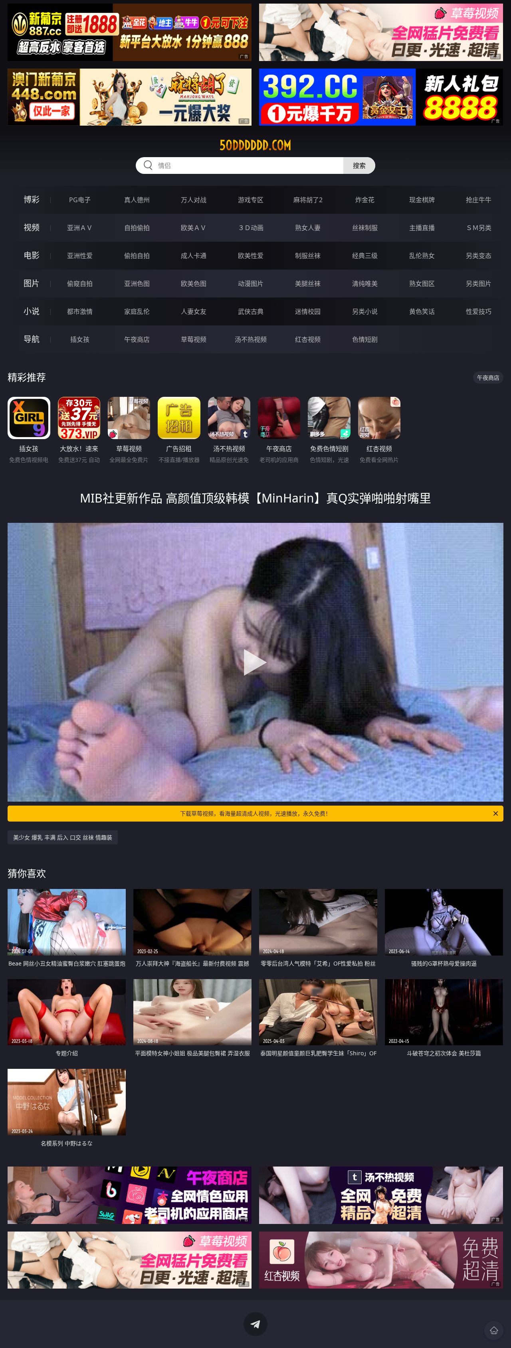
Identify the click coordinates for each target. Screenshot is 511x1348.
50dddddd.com (255, 145)
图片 (32, 283)
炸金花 (364, 199)
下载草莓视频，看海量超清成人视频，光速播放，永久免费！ (255, 813)
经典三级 (365, 255)
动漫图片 (250, 283)
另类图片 (478, 283)
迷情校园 (308, 311)
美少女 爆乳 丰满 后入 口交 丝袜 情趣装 (62, 837)
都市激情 (80, 311)
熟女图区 (422, 283)
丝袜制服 (365, 227)
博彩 (32, 199)
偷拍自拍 (137, 255)
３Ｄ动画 (250, 227)
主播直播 (422, 227)
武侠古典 (250, 311)
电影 (32, 255)
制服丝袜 (308, 255)
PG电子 (80, 199)
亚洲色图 (137, 283)
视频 (32, 227)
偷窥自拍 (80, 283)
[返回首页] (493, 1330)
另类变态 (478, 255)
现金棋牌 (422, 199)
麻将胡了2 (308, 199)
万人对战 (193, 199)
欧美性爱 (250, 255)
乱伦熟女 (422, 255)
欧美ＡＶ (193, 227)
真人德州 (137, 199)
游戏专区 (250, 199)
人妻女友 (193, 311)
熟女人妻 (308, 227)
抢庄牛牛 (478, 199)
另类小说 (365, 311)
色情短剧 (365, 339)
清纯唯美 (365, 283)
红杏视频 (308, 339)
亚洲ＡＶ (80, 227)
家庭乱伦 (137, 311)
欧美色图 (193, 283)
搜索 (359, 165)
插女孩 (79, 339)
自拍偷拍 (137, 227)
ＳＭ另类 (478, 227)
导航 (32, 339)
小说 (32, 311)
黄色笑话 (422, 311)
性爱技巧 (478, 311)
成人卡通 (193, 255)
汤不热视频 (251, 339)
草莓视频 (193, 339)
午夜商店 (137, 339)
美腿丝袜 (308, 283)
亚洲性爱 (80, 255)
